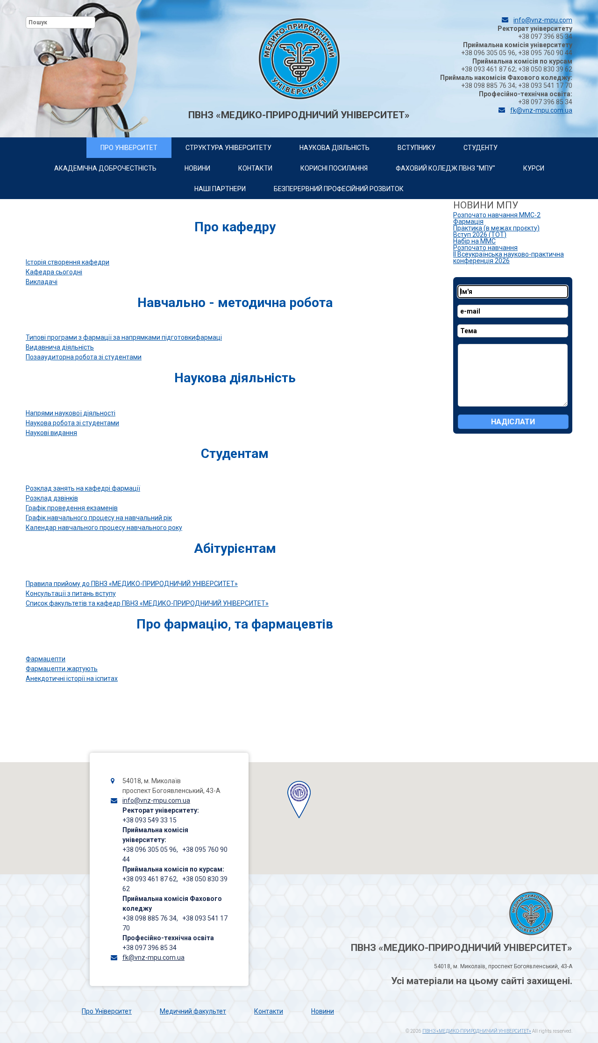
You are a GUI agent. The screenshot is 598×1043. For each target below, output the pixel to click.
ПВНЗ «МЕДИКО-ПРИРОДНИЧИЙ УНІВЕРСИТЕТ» (476, 1031)
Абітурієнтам (235, 548)
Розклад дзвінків (52, 498)
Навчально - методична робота (235, 302)
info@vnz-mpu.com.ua (156, 800)
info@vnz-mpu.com (542, 20)
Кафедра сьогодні (54, 272)
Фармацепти (45, 659)
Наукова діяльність (235, 378)
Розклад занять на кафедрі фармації (83, 488)
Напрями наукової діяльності (70, 413)
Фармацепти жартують (62, 668)
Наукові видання (51, 432)
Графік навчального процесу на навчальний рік (99, 518)
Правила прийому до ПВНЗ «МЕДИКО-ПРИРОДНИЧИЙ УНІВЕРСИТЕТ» (132, 583)
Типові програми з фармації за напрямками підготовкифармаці (124, 337)
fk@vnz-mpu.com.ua (541, 110)
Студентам (235, 453)
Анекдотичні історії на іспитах (72, 678)
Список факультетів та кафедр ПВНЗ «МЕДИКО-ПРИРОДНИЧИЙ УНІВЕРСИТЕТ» (147, 603)
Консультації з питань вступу (71, 593)
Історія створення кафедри (67, 262)
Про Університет (107, 1011)
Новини (322, 1011)
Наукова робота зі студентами (72, 423)
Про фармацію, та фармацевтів (234, 624)
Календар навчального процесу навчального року (104, 527)
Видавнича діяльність (60, 347)
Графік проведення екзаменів (72, 508)
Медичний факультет (193, 1011)
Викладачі (41, 282)
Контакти (268, 1011)
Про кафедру (235, 227)
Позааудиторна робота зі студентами (84, 357)
